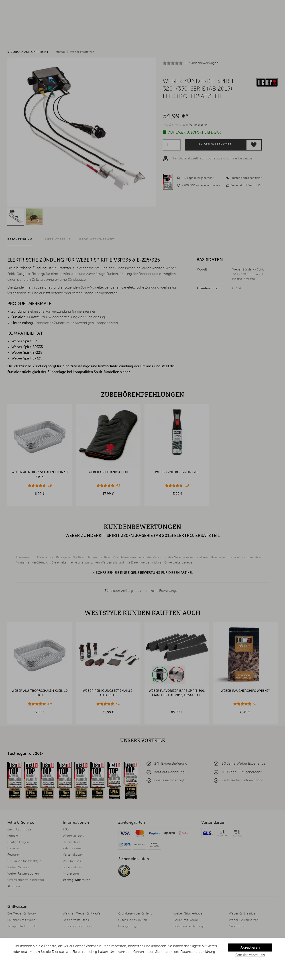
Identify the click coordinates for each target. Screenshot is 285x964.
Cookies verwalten (250, 955)
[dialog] (142, 951)
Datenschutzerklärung (197, 952)
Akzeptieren (250, 948)
